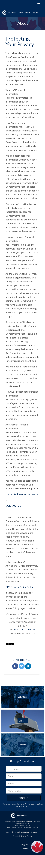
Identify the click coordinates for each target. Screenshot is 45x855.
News (16, 832)
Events (34, 832)
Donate (16, 836)
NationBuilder (26, 825)
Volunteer (25, 832)
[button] (15, 666)
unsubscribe (34, 804)
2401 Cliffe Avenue (24, 629)
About (9, 832)
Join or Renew (26, 836)
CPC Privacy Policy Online (20, 587)
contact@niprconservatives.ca (22, 494)
